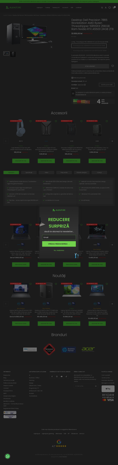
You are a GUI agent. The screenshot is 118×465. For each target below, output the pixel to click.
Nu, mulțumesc (59, 250)
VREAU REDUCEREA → (59, 244)
